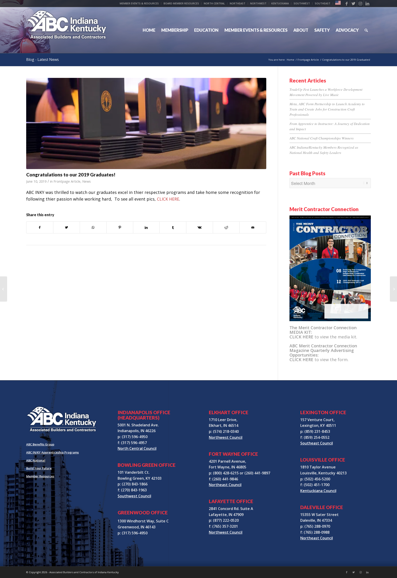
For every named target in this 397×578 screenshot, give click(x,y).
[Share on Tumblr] (173, 227)
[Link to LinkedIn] (367, 3)
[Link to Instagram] (360, 3)
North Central (214, 3)
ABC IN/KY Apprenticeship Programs (52, 452)
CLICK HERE (168, 199)
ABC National (35, 460)
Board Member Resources (181, 3)
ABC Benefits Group (40, 444)
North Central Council (137, 448)
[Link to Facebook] (346, 3)
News (86, 181)
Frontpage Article (67, 181)
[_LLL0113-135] (146, 123)
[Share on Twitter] (66, 227)
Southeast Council (316, 443)
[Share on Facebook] (39, 227)
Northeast (237, 3)
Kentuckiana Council (318, 490)
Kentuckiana (280, 3)
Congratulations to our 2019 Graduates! (70, 174)
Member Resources (40, 476)
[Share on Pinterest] (120, 227)
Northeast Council (225, 484)
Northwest (258, 3)
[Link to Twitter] (353, 3)
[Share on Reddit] (226, 227)
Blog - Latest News (42, 59)
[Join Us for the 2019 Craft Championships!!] (3, 289)
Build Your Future (39, 468)
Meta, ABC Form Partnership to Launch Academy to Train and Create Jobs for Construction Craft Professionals (327, 109)
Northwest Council (225, 437)
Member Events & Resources (139, 3)
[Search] (366, 30)
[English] (338, 4)
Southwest (302, 3)
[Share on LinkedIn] (146, 227)
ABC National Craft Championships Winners (321, 138)
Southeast (322, 3)
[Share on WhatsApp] (93, 227)
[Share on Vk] (199, 227)
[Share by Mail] (253, 227)
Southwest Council (134, 496)
